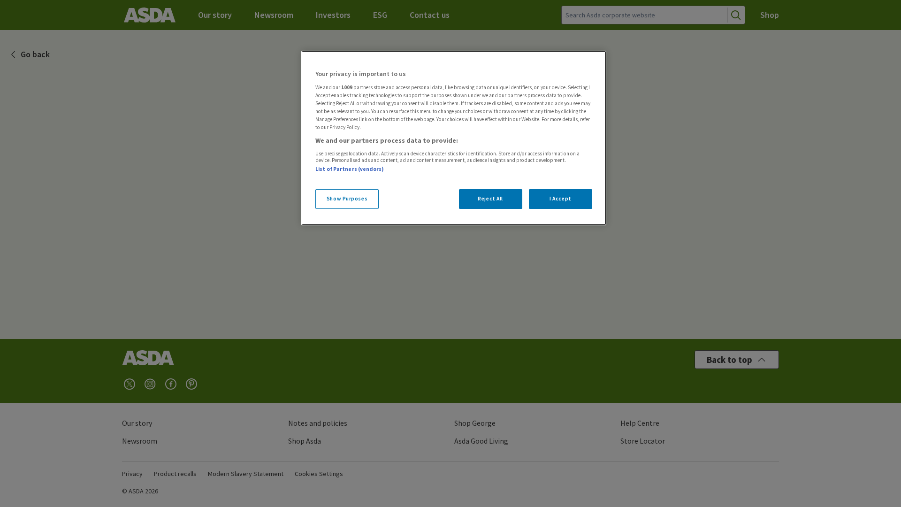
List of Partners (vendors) (349, 169)
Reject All (490, 198)
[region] (453, 138)
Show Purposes (347, 198)
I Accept (561, 198)
